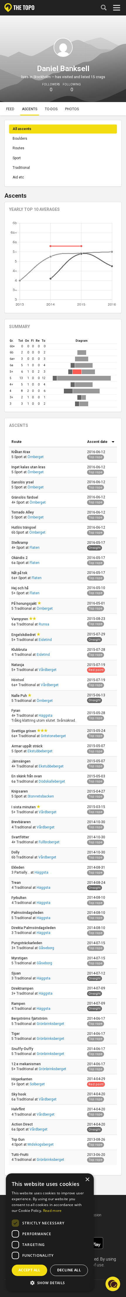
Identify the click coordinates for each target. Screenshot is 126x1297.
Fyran (16, 711)
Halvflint (18, 1109)
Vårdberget (48, 670)
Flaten (35, 548)
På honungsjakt (24, 604)
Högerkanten (22, 1079)
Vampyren (20, 619)
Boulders (20, 138)
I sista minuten (24, 807)
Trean (16, 883)
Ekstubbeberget (40, 751)
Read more (52, 1210)
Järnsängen (21, 761)
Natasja (18, 665)
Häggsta (45, 716)
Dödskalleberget (52, 781)
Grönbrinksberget (50, 1024)
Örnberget (36, 457)
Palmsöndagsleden (27, 913)
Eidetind (45, 640)
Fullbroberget (49, 842)
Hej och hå (20, 588)
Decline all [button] (69, 1270)
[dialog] (50, 1232)
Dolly (15, 852)
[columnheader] (47, 442)
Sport (17, 158)
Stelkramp (20, 543)
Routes (18, 148)
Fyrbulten (19, 898)
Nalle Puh (19, 696)
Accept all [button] (29, 1270)
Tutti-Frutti (20, 1155)
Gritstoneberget (53, 736)
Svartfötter (20, 837)
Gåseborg (46, 948)
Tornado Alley (23, 512)
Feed (10, 109)
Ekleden (18, 867)
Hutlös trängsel (24, 527)
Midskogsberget (41, 1144)
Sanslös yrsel (23, 482)
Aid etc (18, 177)
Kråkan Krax (21, 452)
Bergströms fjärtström (29, 1018)
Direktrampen (22, 988)
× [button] (87, 1179)
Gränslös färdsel (25, 497)
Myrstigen (19, 958)
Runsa (44, 624)
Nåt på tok (19, 573)
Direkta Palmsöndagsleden (34, 928)
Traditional (21, 168)
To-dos (51, 109)
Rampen (18, 1004)
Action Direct (22, 1124)
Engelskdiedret (24, 635)
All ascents (22, 129)
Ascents (29, 109)
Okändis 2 (19, 558)
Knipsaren (20, 791)
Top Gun (18, 1139)
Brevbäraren (21, 822)
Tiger (16, 1034)
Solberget (37, 1084)
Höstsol (18, 680)
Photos (72, 109)
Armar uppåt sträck (27, 746)
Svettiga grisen (24, 731)
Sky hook (19, 1094)
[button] (50, 1282)
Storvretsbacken (41, 796)
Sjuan (16, 973)
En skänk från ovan (27, 776)
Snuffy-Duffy (22, 1049)
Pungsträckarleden (27, 943)
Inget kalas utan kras (28, 467)
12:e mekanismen (26, 1064)
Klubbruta (19, 650)
